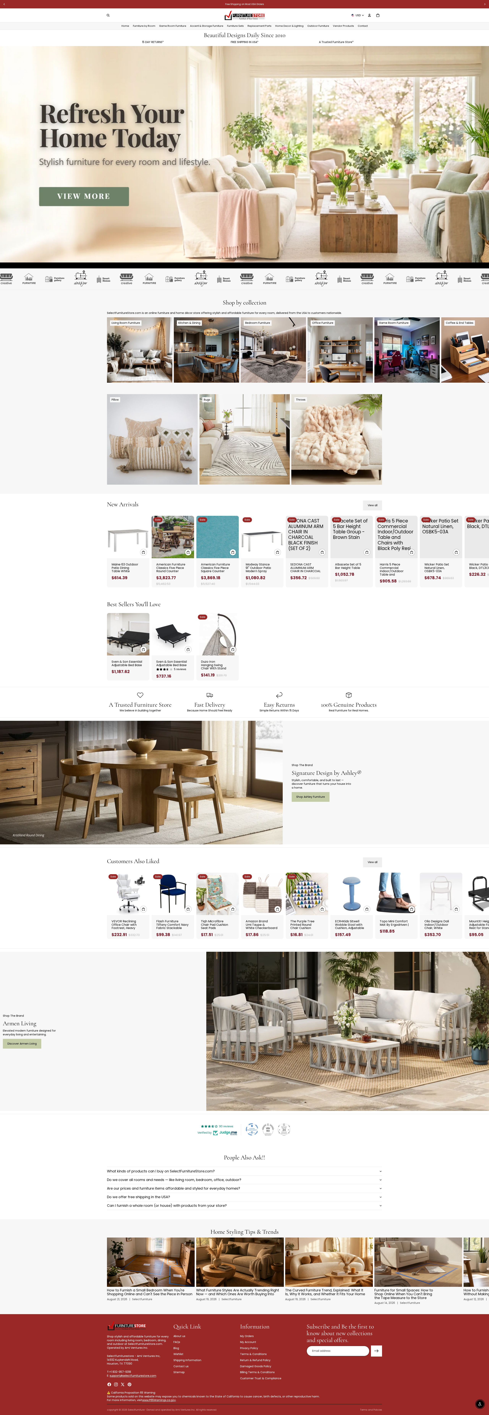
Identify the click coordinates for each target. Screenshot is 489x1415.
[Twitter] (122, 1384)
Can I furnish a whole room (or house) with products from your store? (167, 1205)
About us (179, 1336)
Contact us (181, 1366)
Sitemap (179, 1372)
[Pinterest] (129, 1384)
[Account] (369, 15)
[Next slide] (485, 4)
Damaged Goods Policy (255, 1366)
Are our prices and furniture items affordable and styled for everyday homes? (173, 1188)
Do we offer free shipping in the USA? (138, 1197)
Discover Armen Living (22, 1044)
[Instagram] (116, 1384)
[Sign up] (376, 1351)
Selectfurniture (136, 1409)
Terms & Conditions (253, 1354)
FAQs (176, 1342)
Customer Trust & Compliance (260, 1378)
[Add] (143, 552)
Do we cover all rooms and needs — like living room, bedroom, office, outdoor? (174, 1179)
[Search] (108, 15)
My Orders (247, 1336)
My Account (248, 1342)
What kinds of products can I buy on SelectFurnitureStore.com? (161, 1171)
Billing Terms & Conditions (257, 1372)
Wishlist (178, 1354)
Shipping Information (187, 1360)
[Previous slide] (4, 4)
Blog (176, 1348)
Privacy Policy (249, 1348)
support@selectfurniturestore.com (133, 1376)
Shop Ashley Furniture (310, 797)
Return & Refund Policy (255, 1360)
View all (372, 505)
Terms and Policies (371, 1409)
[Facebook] (109, 1384)
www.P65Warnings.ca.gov (159, 1400)
